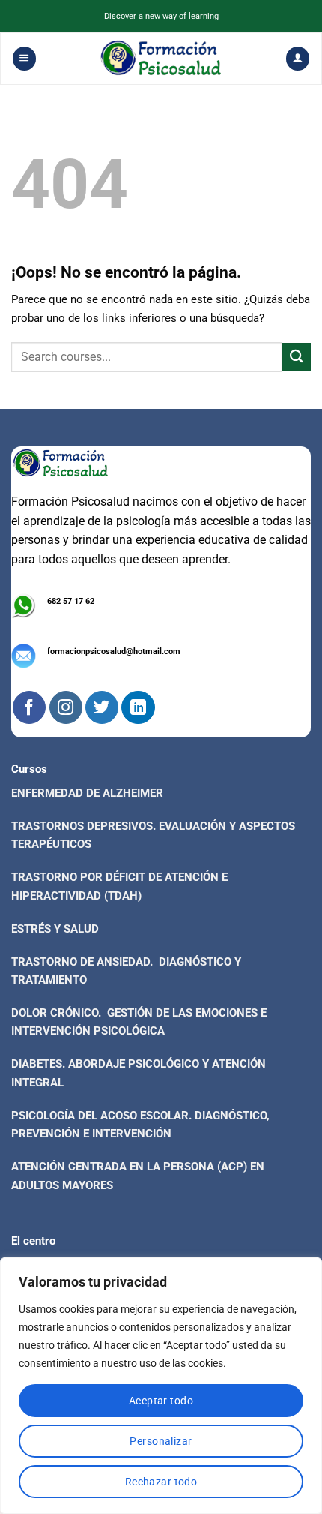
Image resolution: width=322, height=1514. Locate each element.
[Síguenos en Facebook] (29, 707)
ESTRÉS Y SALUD (55, 929)
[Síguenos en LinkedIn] (137, 707)
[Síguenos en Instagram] (65, 707)
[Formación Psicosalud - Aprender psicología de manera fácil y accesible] (161, 58)
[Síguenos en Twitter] (101, 707)
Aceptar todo (161, 1401)
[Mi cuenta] (297, 58)
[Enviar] (296, 357)
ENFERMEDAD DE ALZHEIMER (87, 793)
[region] (161, 1385)
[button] (24, 58)
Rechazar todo (161, 1482)
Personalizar (161, 1441)
